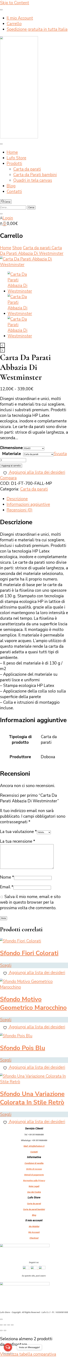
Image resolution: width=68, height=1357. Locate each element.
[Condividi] (8, 1324)
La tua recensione (17, 841)
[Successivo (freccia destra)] (5, 1330)
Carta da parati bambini (34, 1209)
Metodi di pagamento (34, 1175)
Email (6, 887)
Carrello (14, 24)
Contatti (14, 191)
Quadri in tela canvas (32, 180)
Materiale (11, 454)
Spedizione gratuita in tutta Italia (37, 29)
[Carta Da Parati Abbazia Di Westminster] (34, 264)
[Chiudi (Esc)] (12, 1324)
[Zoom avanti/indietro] (1, 1324)
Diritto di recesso (34, 1169)
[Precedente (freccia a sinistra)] (1, 1330)
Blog (11, 186)
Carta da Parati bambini (35, 175)
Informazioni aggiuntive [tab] (28, 504)
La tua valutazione (18, 831)
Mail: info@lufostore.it (34, 1146)
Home (12, 152)
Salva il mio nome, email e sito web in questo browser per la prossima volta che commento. (30, 902)
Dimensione (11, 448)
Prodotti (14, 163)
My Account (34, 1232)
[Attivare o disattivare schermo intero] (5, 1324)
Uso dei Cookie (34, 1192)
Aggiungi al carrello (11, 465)
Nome (7, 877)
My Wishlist (34, 1226)
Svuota (60, 454)
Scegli (5, 965)
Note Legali (34, 1186)
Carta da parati (27, 169)
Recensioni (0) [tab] (20, 510)
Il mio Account (20, 18)
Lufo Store (16, 158)
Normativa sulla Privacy (34, 1180)
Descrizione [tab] (17, 499)
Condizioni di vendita (34, 1163)
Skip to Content (14, 3)
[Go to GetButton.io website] (8, 1354)
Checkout (34, 1238)
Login (8, 218)
